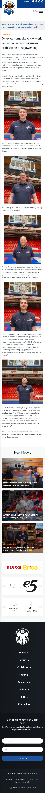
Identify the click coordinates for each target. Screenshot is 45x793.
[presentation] (4, 567)
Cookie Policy (34, 779)
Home (4, 24)
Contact (27, 1)
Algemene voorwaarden (22, 782)
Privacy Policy (20, 779)
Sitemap (9, 779)
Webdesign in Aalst (19, 788)
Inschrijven (22, 758)
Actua (12, 24)
